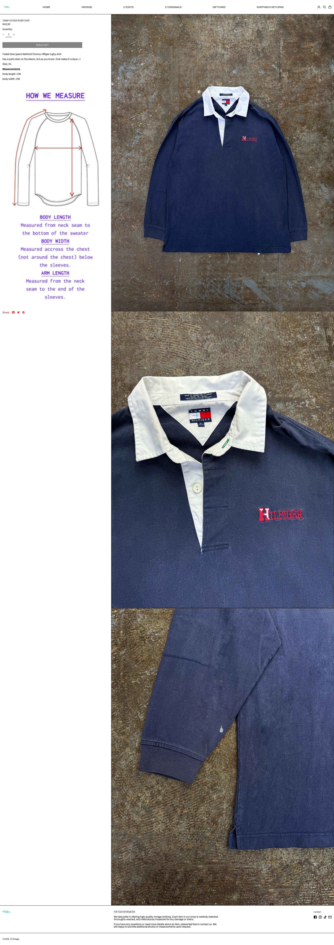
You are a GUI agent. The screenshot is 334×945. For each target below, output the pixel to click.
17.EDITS (128, 7)
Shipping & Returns (270, 7)
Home (46, 7)
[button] (324, 7)
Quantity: (7, 29)
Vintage (86, 7)
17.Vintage (14, 939)
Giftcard (219, 7)
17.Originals (173, 7)
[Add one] (14, 34)
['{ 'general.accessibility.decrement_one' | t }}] (3, 34)
